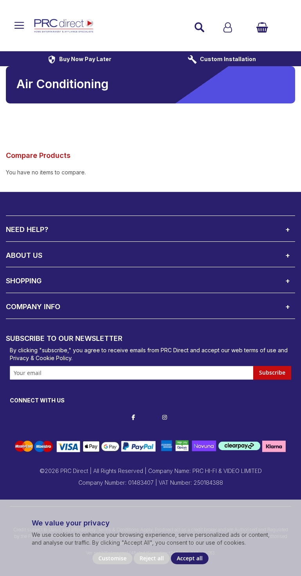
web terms (244, 350)
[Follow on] (149, 418)
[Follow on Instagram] (164, 417)
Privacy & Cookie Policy (40, 358)
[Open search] (199, 27)
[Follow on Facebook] (133, 417)
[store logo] (102, 25)
